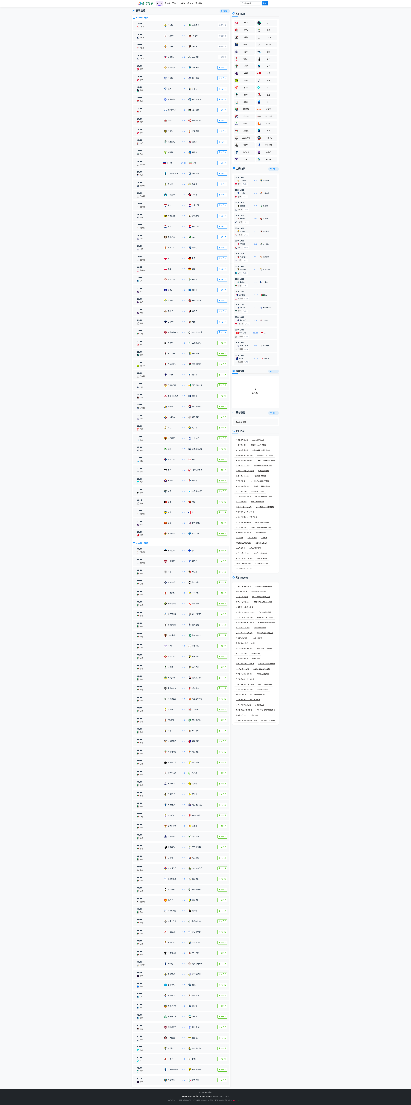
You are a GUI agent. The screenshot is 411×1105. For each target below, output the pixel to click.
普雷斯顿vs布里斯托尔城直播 (245, 643)
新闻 (183, 3)
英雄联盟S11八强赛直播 (244, 710)
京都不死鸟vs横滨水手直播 (245, 512)
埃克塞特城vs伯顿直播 (243, 496)
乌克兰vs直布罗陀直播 (258, 592)
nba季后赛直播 (241, 694)
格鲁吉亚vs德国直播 (260, 553)
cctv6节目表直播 (241, 592)
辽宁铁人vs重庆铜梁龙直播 (266, 460)
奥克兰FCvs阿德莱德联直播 (265, 710)
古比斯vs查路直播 (242, 658)
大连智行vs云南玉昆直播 (265, 455)
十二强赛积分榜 (241, 527)
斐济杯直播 (254, 715)
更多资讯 (272, 371)
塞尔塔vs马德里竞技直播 (263, 586)
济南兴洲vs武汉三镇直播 (244, 455)
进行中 (223, 68)
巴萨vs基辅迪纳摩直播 (243, 705)
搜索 (265, 3)
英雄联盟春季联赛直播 (264, 648)
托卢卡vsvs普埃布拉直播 (244, 568)
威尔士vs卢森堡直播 (265, 684)
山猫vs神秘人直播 (255, 548)
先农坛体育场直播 (265, 612)
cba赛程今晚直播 (262, 689)
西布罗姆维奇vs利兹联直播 (265, 507)
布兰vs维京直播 (262, 558)
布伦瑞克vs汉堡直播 (242, 628)
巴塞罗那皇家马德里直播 (265, 633)
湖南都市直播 (259, 705)
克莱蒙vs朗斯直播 (263, 674)
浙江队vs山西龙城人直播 (261, 669)
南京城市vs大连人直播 (257, 694)
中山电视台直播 (241, 491)
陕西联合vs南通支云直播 (244, 674)
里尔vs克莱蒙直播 (242, 450)
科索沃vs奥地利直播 (261, 563)
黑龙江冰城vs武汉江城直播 (245, 664)
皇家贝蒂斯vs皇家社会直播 (261, 450)
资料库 (200, 3)
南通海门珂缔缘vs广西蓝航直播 (246, 517)
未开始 (223, 343)
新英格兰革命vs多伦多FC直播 (261, 527)
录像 (191, 3)
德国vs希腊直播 (241, 502)
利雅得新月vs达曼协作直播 (263, 466)
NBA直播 (264, 538)
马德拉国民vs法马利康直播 (245, 684)
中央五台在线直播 (242, 440)
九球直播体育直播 (260, 476)
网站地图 (202, 1092)
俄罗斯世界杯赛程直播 (243, 586)
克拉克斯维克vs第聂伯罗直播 (259, 481)
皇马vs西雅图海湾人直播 (263, 496)
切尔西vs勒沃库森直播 (243, 522)
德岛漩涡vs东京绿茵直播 (266, 664)
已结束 (223, 25)
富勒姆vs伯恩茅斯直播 (243, 532)
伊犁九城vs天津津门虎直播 (245, 679)
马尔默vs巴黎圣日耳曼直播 (245, 471)
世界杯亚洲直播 (241, 445)
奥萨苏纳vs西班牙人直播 (244, 648)
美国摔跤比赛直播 (261, 543)
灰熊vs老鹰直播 (260, 532)
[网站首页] (145, 3)
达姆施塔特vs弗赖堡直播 (266, 622)
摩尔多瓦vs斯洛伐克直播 (262, 486)
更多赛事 (224, 11)
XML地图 (209, 1092)
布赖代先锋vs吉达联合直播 (263, 602)
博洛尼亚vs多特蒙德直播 (244, 689)
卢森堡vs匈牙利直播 (257, 491)
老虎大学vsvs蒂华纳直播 (244, 558)
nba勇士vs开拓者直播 (243, 563)
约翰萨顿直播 (255, 653)
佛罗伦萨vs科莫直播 (262, 522)
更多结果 (272, 169)
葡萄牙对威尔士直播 (257, 502)
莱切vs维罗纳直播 (258, 440)
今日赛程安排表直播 (268, 720)
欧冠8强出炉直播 (241, 638)
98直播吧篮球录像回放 (243, 543)
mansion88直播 (257, 638)
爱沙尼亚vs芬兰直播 (242, 486)
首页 (160, 3)
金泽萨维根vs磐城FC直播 (244, 607)
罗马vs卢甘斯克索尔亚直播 (261, 597)
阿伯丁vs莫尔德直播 (242, 553)
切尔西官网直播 (263, 471)
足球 (168, 3)
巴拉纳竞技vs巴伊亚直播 (244, 617)
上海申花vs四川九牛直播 (244, 633)
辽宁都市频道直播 (242, 597)
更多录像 (272, 413)
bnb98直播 (239, 538)
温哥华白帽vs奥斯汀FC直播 (245, 612)
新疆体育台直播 (241, 715)
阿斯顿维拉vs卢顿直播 (258, 445)
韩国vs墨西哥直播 (260, 628)
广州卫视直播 (252, 538)
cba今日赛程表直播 (242, 669)
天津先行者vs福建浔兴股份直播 (246, 720)
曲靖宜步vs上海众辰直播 (265, 617)
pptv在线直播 (240, 548)
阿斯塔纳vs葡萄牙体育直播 (245, 622)
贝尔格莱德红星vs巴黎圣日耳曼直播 (248, 700)
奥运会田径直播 (241, 653)
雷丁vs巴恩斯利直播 (242, 602)
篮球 (176, 3)
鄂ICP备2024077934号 (221, 1096)
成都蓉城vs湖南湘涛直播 (244, 460)
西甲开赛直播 (240, 481)
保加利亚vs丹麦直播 (242, 466)
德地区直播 (256, 658)
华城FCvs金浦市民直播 (244, 507)
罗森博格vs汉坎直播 (242, 476)
